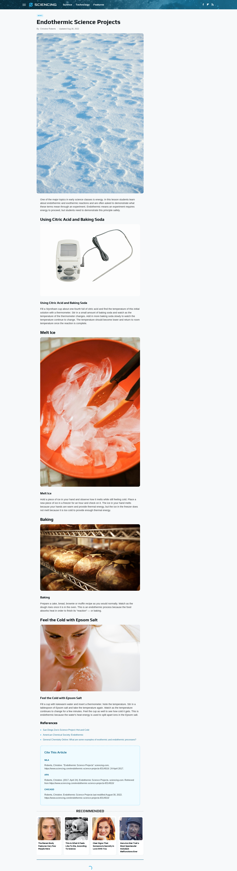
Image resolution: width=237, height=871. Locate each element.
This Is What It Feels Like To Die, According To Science (76, 846)
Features (98, 4)
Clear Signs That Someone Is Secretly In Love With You (103, 846)
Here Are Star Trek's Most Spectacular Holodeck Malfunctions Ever (129, 847)
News (40, 15)
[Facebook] (203, 4)
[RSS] (213, 4)
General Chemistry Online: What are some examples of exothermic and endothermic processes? (89, 739)
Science (67, 4)
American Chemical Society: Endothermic (63, 735)
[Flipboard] (208, 4)
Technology (83, 4)
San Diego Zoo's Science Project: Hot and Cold (66, 730)
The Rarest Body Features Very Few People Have (47, 846)
